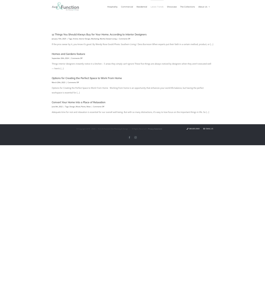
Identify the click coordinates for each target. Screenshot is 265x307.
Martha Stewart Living (108, 39)
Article (75, 39)
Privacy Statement (155, 129)
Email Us (209, 129)
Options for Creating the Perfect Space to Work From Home (87, 78)
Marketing (95, 39)
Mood (78, 106)
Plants (83, 106)
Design (72, 106)
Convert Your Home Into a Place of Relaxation (78, 102)
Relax (89, 106)
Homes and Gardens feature (68, 54)
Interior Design (84, 39)
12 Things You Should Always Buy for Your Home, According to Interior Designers (99, 34)
